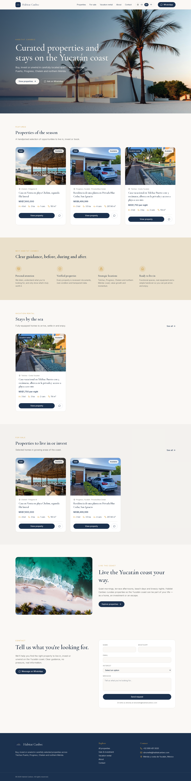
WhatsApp (168, 5)
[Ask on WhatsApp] (59, 215)
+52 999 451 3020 (151, 748)
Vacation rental (106, 5)
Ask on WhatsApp (55, 81)
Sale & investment (106, 752)
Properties (81, 5)
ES (142, 5)
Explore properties (110, 604)
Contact (128, 5)
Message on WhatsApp (32, 671)
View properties (26, 81)
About (118, 5)
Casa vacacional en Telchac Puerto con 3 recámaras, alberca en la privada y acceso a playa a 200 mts (149, 196)
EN (146, 5)
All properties (104, 748)
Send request (137, 697)
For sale (93, 5)
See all (170, 326)
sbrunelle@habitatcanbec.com (156, 752)
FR (151, 5)
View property (36, 215)
